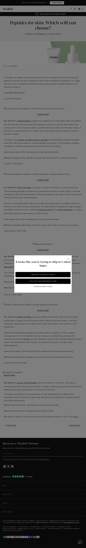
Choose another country (43, 286)
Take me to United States (43, 274)
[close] (68, 259)
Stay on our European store (43, 281)
